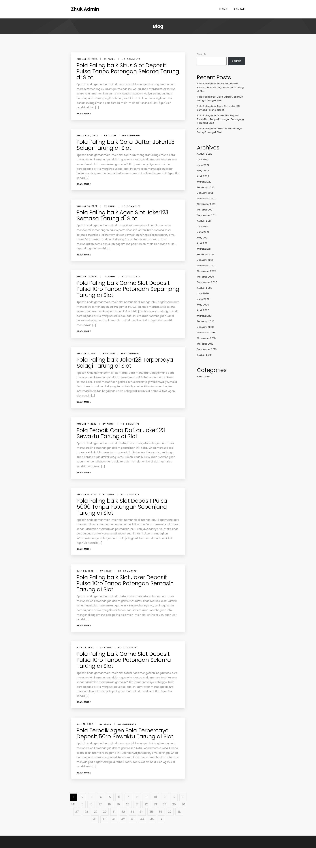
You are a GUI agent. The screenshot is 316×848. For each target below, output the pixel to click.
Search (201, 54)
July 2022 (203, 159)
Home (223, 9)
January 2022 (205, 193)
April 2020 (203, 310)
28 (86, 812)
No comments (131, 59)
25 (174, 804)
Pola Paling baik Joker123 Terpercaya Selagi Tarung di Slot (125, 363)
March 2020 (204, 316)
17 (100, 804)
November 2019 (206, 338)
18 (109, 804)
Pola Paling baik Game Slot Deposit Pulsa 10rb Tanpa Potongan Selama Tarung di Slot (124, 660)
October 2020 (205, 276)
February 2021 (205, 254)
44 (142, 819)
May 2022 (203, 170)
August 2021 (204, 221)
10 (155, 797)
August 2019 (204, 355)
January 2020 (205, 327)
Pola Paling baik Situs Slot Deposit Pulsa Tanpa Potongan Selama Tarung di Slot (128, 71)
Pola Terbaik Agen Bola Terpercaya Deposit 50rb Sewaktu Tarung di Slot (125, 733)
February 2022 (205, 187)
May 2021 (202, 237)
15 (82, 804)
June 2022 (203, 165)
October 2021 (205, 209)
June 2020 (203, 299)
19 (118, 804)
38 (179, 812)
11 (165, 797)
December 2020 (206, 265)
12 (174, 797)
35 (151, 812)
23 (155, 804)
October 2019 (205, 344)
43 (132, 819)
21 (137, 804)
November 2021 (206, 204)
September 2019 (207, 349)
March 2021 (204, 249)
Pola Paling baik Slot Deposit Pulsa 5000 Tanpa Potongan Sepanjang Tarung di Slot (122, 507)
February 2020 (206, 321)
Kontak (239, 9)
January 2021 (205, 260)
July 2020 (203, 293)
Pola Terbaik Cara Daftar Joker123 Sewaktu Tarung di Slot (121, 433)
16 (91, 804)
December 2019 (206, 332)
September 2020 (207, 282)
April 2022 (203, 176)
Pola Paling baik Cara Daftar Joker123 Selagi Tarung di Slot (125, 145)
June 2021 (203, 232)
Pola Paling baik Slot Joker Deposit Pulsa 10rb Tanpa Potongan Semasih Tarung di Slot (125, 583)
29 (95, 812)
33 (132, 812)
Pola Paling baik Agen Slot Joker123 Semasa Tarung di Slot (122, 215)
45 (152, 819)
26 (183, 804)
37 (170, 812)
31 (114, 812)
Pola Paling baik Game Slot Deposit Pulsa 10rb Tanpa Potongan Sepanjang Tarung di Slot (128, 289)
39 (95, 819)
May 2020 (203, 304)
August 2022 (204, 153)
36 (160, 812)
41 (113, 819)
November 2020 (206, 271)
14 (72, 804)
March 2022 (204, 181)
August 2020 (204, 288)
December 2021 (206, 198)
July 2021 (202, 226)
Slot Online (203, 376)
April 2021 (202, 243)
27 (77, 812)
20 (127, 804)
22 (146, 804)
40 (104, 819)
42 (123, 819)
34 (142, 812)
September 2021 (207, 215)
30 (105, 812)
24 (164, 804)
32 (123, 812)
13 (183, 797)
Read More (84, 113)
